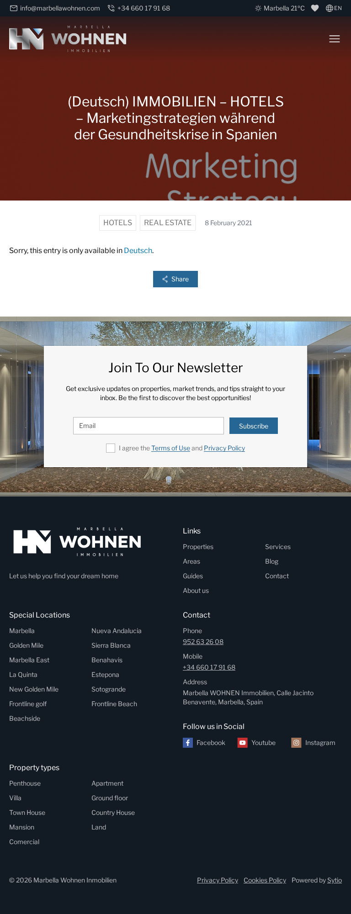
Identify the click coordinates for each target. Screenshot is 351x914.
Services (278, 546)
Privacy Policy (224, 448)
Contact (277, 576)
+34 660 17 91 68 (209, 667)
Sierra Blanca (111, 645)
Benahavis (106, 660)
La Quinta (23, 674)
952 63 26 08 (203, 641)
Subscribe (253, 426)
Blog (271, 561)
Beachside (24, 718)
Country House (113, 812)
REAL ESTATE (167, 222)
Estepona (105, 674)
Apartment (107, 783)
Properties (198, 546)
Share (180, 279)
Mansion (21, 827)
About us (196, 590)
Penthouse (25, 783)
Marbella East (29, 660)
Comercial (24, 841)
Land (98, 827)
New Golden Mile (33, 689)
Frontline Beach (114, 704)
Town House (27, 812)
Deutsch (138, 250)
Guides (193, 576)
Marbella (22, 630)
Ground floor (109, 798)
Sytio (334, 880)
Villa (15, 798)
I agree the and (182, 448)
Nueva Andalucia (116, 630)
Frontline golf (28, 704)
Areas (191, 561)
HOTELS (117, 222)
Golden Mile (26, 645)
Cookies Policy (265, 880)
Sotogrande (108, 689)
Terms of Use (170, 448)
